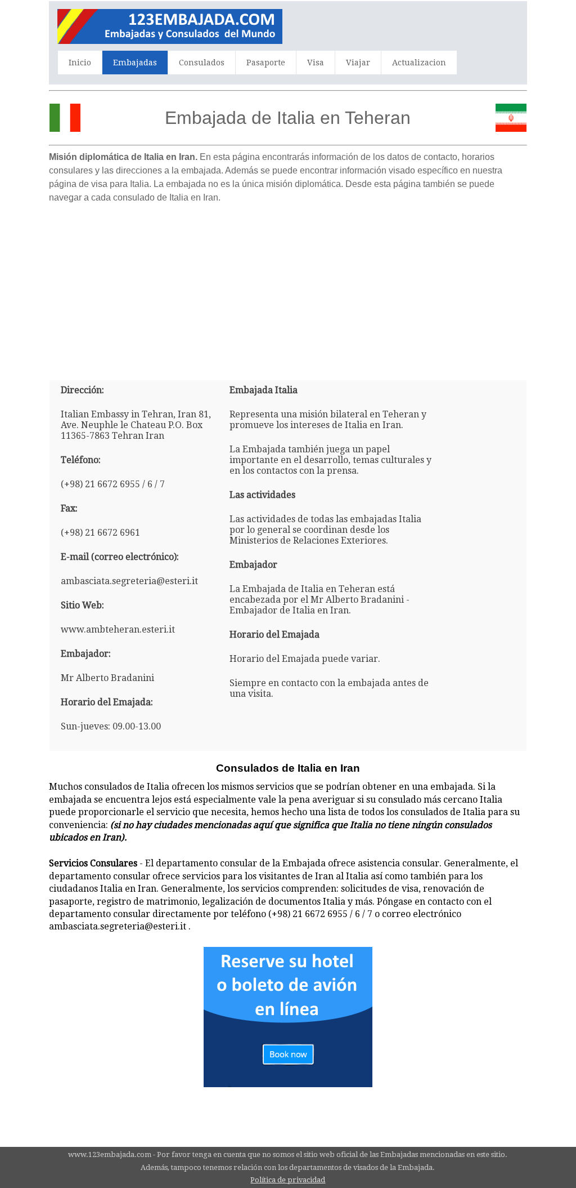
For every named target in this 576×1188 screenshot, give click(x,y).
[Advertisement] (288, 287)
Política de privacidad (287, 1180)
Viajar (358, 62)
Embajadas (135, 62)
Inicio (80, 62)
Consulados (201, 62)
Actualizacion (419, 62)
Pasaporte (265, 62)
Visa (315, 62)
